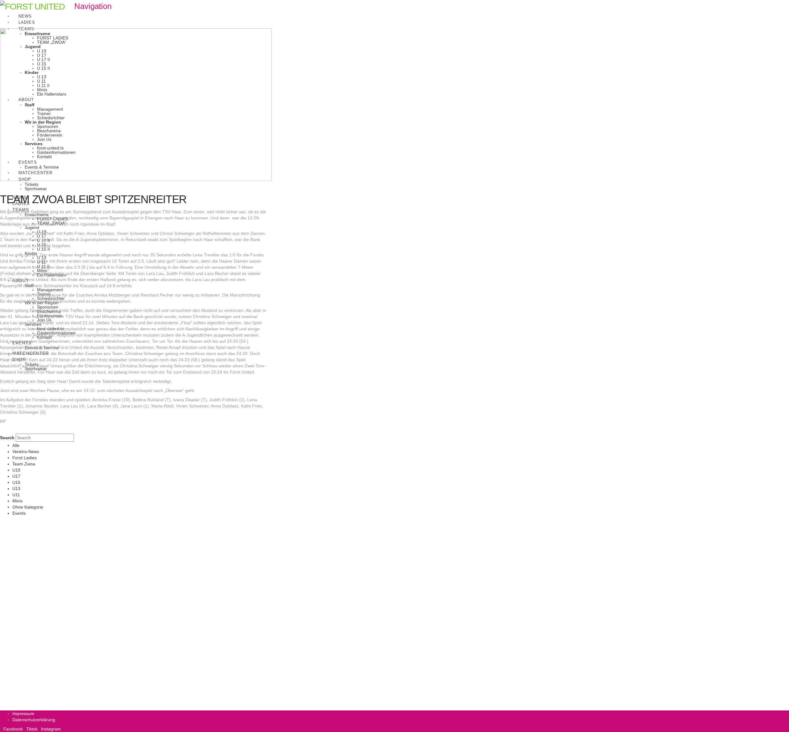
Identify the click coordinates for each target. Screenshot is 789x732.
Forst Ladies (24, 457)
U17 (16, 476)
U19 (16, 470)
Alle (15, 445)
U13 (16, 488)
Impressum (23, 713)
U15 (16, 482)
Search (7, 437)
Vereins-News (25, 451)
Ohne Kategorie (27, 507)
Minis (17, 500)
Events (19, 513)
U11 (16, 494)
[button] (89, 6)
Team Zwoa (23, 463)
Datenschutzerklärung (33, 719)
